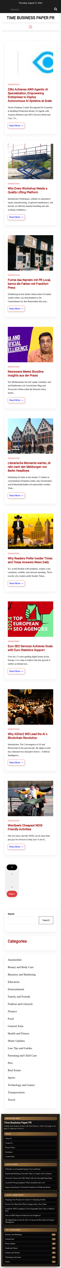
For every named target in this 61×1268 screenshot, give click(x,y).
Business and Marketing (22, 974)
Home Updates (16, 1040)
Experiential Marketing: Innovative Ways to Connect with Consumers (28, 1174)
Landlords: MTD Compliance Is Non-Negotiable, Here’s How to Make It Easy (29, 1210)
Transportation (16, 1092)
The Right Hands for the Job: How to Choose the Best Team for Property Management (29, 1221)
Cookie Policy (10, 1157)
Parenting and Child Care (22, 1055)
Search (11, 914)
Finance (12, 1011)
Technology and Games (21, 1085)
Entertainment (16, 989)
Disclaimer (8, 1152)
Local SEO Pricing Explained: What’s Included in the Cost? (25, 1183)
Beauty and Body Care (21, 967)
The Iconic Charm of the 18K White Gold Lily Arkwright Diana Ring (28, 1178)
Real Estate (14, 1070)
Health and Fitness (18, 1033)
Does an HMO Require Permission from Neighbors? (23, 1215)
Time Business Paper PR (30, 17)
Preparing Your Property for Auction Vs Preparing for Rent (25, 1200)
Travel (11, 1099)
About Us (8, 1138)
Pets (10, 1062)
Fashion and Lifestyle (20, 1003)
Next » (12, 894)
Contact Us (9, 1143)
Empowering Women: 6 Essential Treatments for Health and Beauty (28, 1187)
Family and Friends (19, 996)
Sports (11, 1077)
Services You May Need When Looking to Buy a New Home (26, 1204)
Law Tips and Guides (20, 1048)
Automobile (15, 959)
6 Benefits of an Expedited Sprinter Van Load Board (22, 1169)
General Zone (13, 84)
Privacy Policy (10, 1148)
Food (11, 1018)
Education (13, 981)
